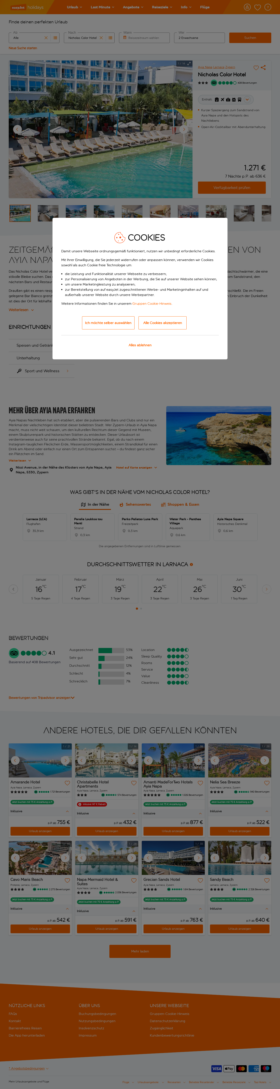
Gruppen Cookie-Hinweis (152, 303)
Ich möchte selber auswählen (108, 323)
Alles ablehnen (140, 345)
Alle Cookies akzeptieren (162, 323)
